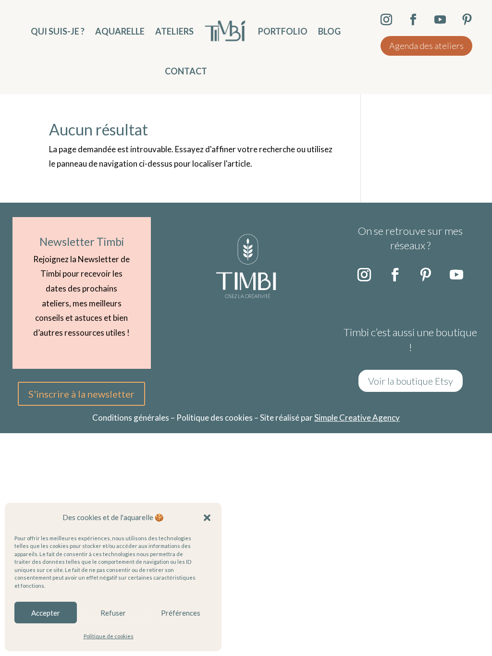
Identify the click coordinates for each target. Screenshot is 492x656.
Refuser (113, 612)
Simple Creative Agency (357, 418)
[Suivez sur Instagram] (364, 274)
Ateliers (174, 31)
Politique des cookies (214, 418)
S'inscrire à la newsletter (81, 394)
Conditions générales (130, 418)
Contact (186, 71)
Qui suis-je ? (58, 31)
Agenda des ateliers (426, 45)
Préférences (180, 612)
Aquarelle (120, 31)
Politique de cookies (109, 636)
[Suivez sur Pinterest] (425, 274)
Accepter (45, 612)
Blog (329, 31)
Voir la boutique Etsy (410, 381)
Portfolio (283, 31)
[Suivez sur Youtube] (456, 274)
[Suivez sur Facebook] (394, 274)
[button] (207, 517)
